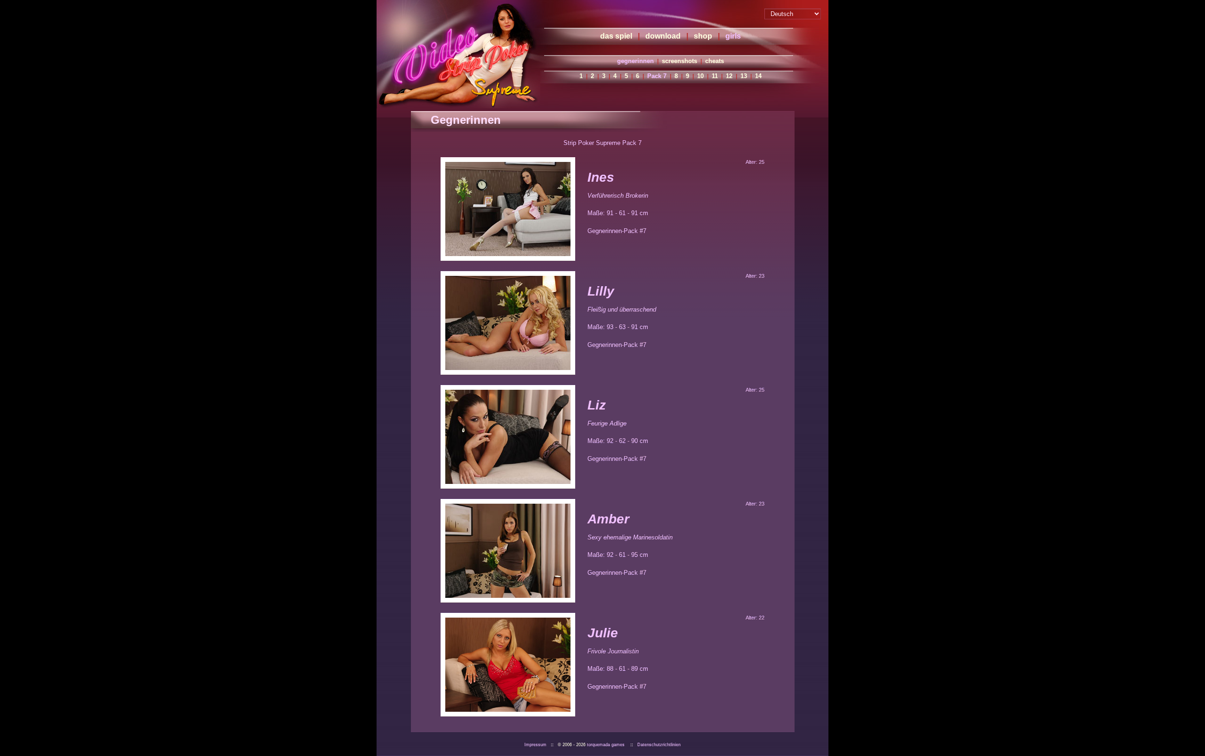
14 (758, 76)
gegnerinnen (635, 60)
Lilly (600, 291)
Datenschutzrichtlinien (659, 744)
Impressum (535, 744)
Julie (602, 633)
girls (733, 36)
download (663, 36)
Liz (596, 405)
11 (715, 76)
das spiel (616, 36)
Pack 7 (657, 76)
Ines (600, 177)
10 (700, 76)
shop (703, 36)
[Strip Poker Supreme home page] (458, 54)
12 (729, 76)
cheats (714, 60)
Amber (608, 519)
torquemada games (606, 744)
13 (743, 76)
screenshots (679, 60)
